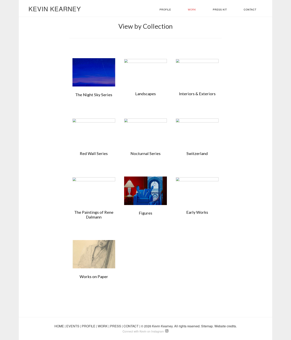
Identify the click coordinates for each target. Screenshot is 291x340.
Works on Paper (94, 276)
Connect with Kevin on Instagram (143, 331)
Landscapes (145, 93)
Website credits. (225, 326)
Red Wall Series (94, 153)
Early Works (197, 212)
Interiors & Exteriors (197, 93)
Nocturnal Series (145, 153)
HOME (59, 326)
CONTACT (131, 326)
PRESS (116, 326)
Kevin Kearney (55, 8)
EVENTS (73, 326)
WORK (103, 326)
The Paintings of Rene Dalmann (93, 214)
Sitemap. (207, 326)
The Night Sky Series (93, 94)
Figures (145, 213)
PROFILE (89, 326)
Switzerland (197, 153)
